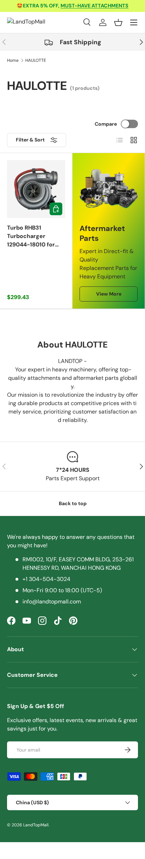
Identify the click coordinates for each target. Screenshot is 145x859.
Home (13, 60)
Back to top (73, 503)
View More (108, 294)
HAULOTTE (35, 60)
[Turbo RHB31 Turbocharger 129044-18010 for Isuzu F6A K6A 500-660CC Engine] (36, 189)
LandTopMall (36, 825)
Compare (106, 124)
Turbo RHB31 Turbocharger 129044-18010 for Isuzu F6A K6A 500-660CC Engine (34, 236)
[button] (118, 22)
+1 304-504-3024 (46, 579)
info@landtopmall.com (52, 601)
